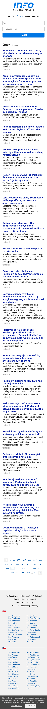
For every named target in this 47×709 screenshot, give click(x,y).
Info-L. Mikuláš (14, 628)
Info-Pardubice (32, 676)
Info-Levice (30, 623)
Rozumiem (30, 706)
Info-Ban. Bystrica (33, 618)
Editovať (38, 596)
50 (14, 560)
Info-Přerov (12, 681)
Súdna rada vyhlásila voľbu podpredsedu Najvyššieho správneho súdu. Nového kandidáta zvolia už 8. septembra (23, 227)
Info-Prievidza (13, 637)
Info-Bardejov (31, 616)
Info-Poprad (31, 632)
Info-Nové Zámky (33, 630)
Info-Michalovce (32, 625)
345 (27, 564)
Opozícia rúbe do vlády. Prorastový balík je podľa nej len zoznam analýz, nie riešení (23, 200)
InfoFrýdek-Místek (33, 660)
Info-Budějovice (32, 655)
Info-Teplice (13, 683)
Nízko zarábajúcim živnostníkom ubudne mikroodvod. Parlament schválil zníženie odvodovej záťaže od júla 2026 (23, 407)
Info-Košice (12, 623)
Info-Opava (30, 674)
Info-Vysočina (13, 688)
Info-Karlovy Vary (33, 686)
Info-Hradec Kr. (32, 662)
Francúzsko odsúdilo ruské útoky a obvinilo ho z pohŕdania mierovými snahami (23, 53)
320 (11, 564)
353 (28, 568)
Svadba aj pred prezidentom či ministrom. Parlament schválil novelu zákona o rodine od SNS (21, 482)
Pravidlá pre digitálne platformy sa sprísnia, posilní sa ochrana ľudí (22, 432)
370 (6, 573)
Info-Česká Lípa (32, 657)
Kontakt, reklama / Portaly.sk (25, 599)
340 (22, 564)
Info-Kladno (13, 669)
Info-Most (30, 672)
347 (34, 564)
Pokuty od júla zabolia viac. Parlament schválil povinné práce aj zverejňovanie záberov (23, 274)
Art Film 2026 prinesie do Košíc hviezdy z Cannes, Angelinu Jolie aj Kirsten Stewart (23, 152)
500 (35, 573)
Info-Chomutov (14, 665)
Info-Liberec (31, 669)
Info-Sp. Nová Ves (15, 630)
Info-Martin (12, 625)
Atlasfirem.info (14, 653)
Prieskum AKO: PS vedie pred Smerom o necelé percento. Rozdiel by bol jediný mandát (23, 109)
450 (28, 573)
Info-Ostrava (13, 676)
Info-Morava (13, 672)
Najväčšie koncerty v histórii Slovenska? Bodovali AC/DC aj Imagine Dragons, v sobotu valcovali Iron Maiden (23, 298)
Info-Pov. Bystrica (15, 635)
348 (40, 564)
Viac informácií (16, 706)
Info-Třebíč (30, 683)
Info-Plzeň (12, 679)
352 (23, 568)
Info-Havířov (13, 662)
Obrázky (35, 16)
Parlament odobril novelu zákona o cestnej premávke (23, 382)
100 (18, 560)
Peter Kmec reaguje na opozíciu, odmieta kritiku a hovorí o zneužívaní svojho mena (21, 358)
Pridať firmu (13, 596)
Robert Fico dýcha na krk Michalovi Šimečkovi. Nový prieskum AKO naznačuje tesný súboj (23, 177)
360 (39, 568)
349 (7, 568)
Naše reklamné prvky (24, 602)
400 (22, 573)
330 (17, 564)
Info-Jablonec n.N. (33, 665)
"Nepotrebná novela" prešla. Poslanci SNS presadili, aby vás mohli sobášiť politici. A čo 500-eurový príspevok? (21, 508)
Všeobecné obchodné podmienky (25, 606)
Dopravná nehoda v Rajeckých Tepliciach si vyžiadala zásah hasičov (20, 530)
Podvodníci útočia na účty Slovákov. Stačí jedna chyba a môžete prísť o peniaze (23, 129)
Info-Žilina (12, 642)
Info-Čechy (12, 657)
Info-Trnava (31, 639)
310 (6, 564)
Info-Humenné (14, 620)
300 (40, 560)
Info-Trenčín (13, 639)
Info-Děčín (12, 660)
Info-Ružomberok (33, 637)
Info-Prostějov (31, 681)
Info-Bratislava (14, 618)
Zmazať (26, 596)
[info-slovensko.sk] (23, 7)
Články (20, 16)
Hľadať (23, 35)
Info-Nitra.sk (31, 628)
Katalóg (11, 16)
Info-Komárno (31, 620)
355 (34, 568)
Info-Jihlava (13, 667)
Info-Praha (30, 679)
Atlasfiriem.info (14, 616)
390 (17, 573)
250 (34, 560)
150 (24, 560)
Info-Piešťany (13, 632)
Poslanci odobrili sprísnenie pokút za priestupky (22, 249)
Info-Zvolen (30, 642)
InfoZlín (29, 688)
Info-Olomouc (13, 674)
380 (12, 573)
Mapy (27, 16)
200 (29, 560)
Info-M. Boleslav (32, 653)
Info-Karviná (31, 667)
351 (17, 568)
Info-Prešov (31, 635)
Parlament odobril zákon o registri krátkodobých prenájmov (22, 455)
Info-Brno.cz (13, 655)
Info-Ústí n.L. (13, 686)
